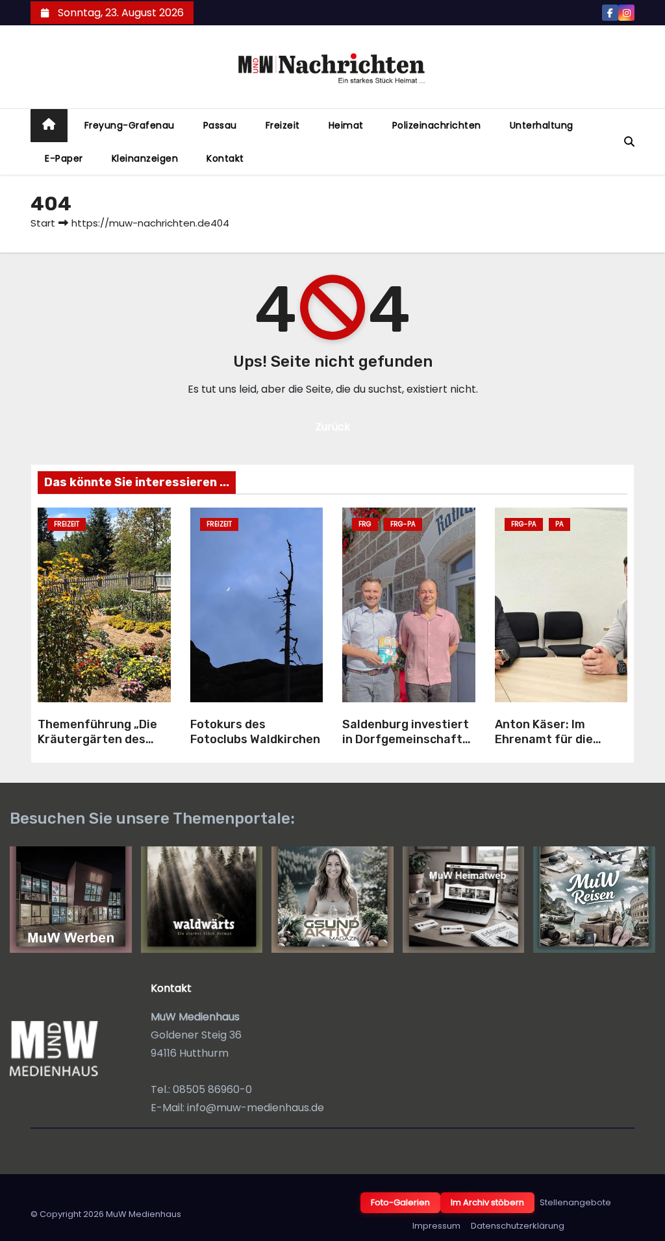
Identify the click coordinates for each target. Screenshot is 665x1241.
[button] (629, 141)
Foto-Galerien (400, 1202)
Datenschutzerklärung (517, 1226)
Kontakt (225, 158)
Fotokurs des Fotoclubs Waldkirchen (255, 731)
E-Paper (64, 158)
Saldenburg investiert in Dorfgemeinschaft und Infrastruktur (405, 739)
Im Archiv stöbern (487, 1202)
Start (43, 223)
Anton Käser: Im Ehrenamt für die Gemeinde (544, 739)
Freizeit (283, 125)
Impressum (436, 1226)
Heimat (346, 125)
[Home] (49, 125)
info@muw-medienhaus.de (255, 1107)
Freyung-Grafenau (129, 125)
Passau (220, 125)
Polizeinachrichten (436, 125)
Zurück (333, 426)
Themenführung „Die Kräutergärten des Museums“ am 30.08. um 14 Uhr (97, 746)
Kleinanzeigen (145, 158)
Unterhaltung (541, 125)
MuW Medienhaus (143, 1214)
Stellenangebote (575, 1202)
